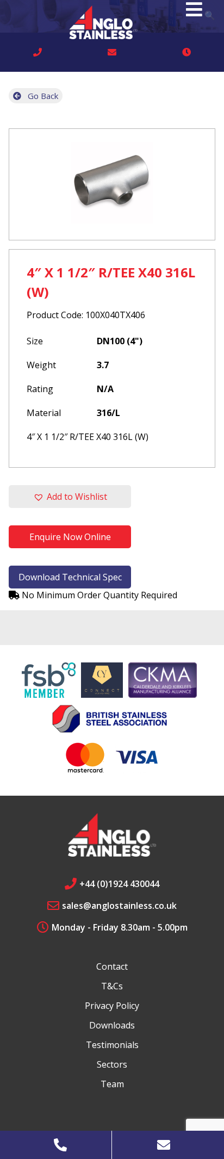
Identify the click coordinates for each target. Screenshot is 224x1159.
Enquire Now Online (70, 537)
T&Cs (112, 986)
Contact (112, 966)
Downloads (112, 1025)
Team (112, 1084)
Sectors (112, 1064)
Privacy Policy (112, 1006)
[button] (70, 496)
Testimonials (112, 1045)
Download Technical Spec (70, 577)
